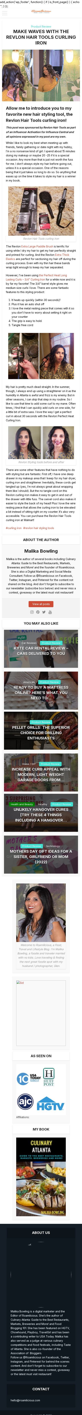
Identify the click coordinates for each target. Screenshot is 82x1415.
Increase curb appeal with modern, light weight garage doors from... (41, 774)
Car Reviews (29, 642)
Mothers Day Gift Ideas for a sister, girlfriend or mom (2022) (41, 856)
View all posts (41, 604)
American (29, 682)
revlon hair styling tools (39, 528)
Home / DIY (29, 763)
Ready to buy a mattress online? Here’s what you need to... (41, 692)
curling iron (15, 528)
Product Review (41, 26)
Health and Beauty (22, 804)
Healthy (42, 804)
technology (53, 846)
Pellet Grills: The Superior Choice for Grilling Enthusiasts (41, 732)
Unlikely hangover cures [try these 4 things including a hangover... (41, 814)
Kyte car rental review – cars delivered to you (41, 651)
